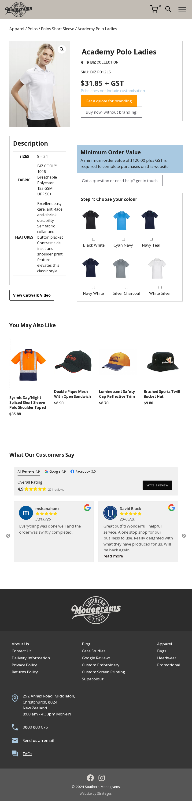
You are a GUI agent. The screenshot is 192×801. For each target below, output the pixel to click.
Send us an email (38, 740)
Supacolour (92, 679)
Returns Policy (25, 672)
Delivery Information (31, 658)
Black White (94, 245)
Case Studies (93, 651)
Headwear (166, 658)
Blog (86, 644)
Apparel (16, 28)
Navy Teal (151, 245)
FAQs (27, 753)
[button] (168, 9)
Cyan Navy (123, 245)
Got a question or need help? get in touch (120, 180)
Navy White (93, 293)
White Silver (160, 293)
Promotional (168, 665)
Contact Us (22, 651)
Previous (8, 536)
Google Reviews (96, 658)
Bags (161, 651)
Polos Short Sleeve (57, 28)
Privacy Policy (24, 665)
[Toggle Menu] (182, 9)
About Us (20, 644)
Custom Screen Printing (103, 672)
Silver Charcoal (126, 293)
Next (183, 536)
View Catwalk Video (32, 295)
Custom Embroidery (100, 665)
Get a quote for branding (109, 101)
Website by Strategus (96, 793)
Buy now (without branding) (111, 112)
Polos (33, 28)
